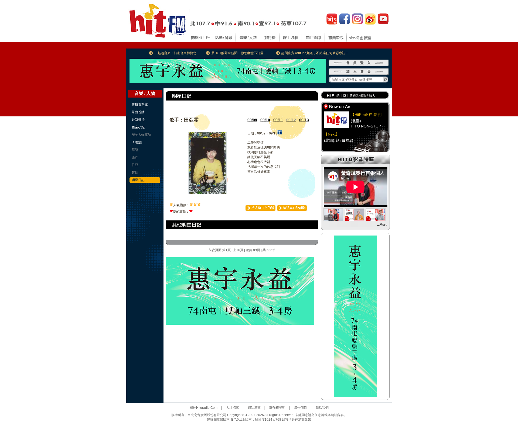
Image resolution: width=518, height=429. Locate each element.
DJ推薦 (137, 142)
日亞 (135, 165)
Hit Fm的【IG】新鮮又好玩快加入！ (353, 96)
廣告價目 (300, 408)
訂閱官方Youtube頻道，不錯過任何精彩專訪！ (315, 53)
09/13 (304, 120)
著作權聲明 (277, 408)
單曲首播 (138, 112)
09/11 (278, 120)
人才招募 (232, 408)
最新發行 (138, 120)
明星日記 (138, 180)
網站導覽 (254, 408)
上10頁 (238, 250)
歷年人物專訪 (141, 135)
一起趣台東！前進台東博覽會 (175, 53)
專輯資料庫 (140, 104)
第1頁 (226, 250)
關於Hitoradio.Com (203, 408)
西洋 (135, 157)
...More (382, 225)
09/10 (265, 120)
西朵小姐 (138, 127)
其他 (135, 172)
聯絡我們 (322, 408)
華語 (135, 150)
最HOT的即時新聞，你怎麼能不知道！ (239, 53)
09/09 (252, 120)
